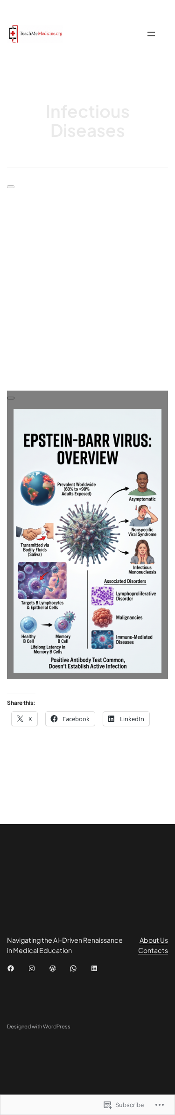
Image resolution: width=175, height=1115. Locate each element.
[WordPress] (52, 968)
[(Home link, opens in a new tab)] (35, 33)
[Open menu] (151, 34)
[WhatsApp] (73, 968)
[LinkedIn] (94, 968)
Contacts (153, 950)
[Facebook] (10, 968)
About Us (154, 940)
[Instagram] (31, 968)
